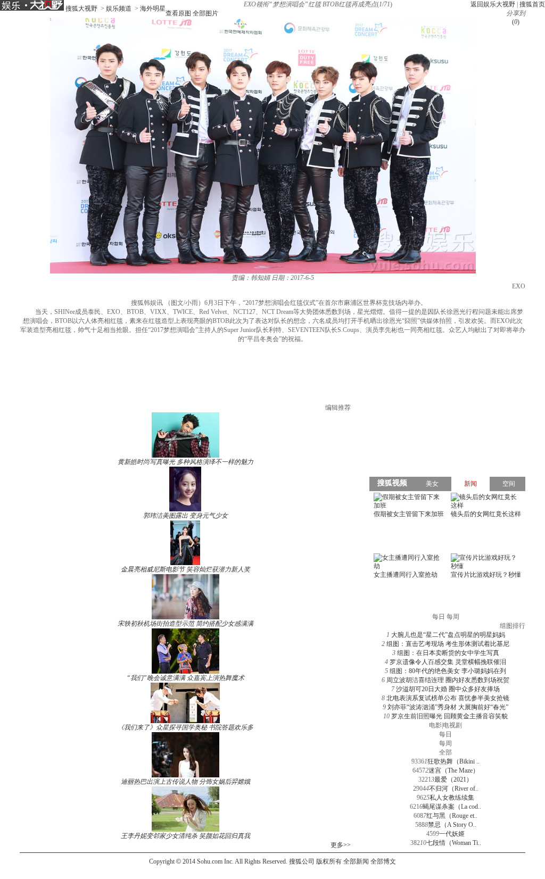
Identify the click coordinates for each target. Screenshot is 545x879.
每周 (445, 743)
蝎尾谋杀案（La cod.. (452, 806)
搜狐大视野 (81, 8)
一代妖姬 (452, 833)
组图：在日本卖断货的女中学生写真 (448, 653)
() (515, 22)
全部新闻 (356, 861)
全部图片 (205, 13)
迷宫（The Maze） (453, 770)
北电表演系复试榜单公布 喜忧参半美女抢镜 (447, 698)
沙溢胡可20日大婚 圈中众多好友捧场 (448, 689)
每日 (445, 734)
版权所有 (329, 861)
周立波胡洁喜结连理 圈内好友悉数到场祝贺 (447, 680)
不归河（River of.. (453, 788)
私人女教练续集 (452, 797)
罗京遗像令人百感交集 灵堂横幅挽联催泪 (448, 662)
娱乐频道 (118, 8)
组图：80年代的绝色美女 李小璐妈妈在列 (448, 671)
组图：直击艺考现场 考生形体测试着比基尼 (447, 644)
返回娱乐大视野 (492, 4)
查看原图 (178, 13)
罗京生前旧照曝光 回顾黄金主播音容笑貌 (449, 716)
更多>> (341, 845)
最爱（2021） (453, 779)
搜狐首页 (532, 4)
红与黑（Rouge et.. (451, 815)
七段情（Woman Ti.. (453, 843)
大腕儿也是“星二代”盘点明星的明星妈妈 (448, 634)
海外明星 (153, 8)
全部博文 (383, 861)
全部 (445, 752)
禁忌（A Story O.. (452, 824)
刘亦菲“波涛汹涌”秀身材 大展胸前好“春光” (447, 707)
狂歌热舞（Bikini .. (453, 761)
